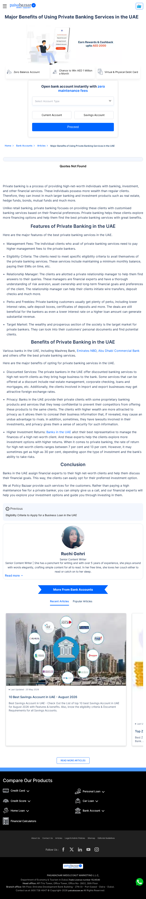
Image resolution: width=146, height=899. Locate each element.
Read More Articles (73, 760)
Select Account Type (47, 101)
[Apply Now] (139, 6)
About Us (35, 838)
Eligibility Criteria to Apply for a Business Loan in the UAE (41, 515)
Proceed (73, 127)
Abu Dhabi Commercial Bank (119, 351)
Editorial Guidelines (106, 838)
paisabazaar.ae (75, 890)
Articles (58, 838)
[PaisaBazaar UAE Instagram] (97, 849)
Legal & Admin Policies (75, 838)
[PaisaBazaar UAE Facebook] (63, 849)
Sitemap (91, 838)
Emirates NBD (87, 351)
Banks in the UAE (59, 432)
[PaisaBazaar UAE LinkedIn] (80, 849)
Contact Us (47, 838)
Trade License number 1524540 (84, 879)
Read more (14, 575)
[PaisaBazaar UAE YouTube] (88, 849)
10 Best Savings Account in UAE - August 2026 (43, 697)
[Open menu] (5, 6)
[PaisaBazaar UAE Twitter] (71, 849)
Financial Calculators (23, 821)
